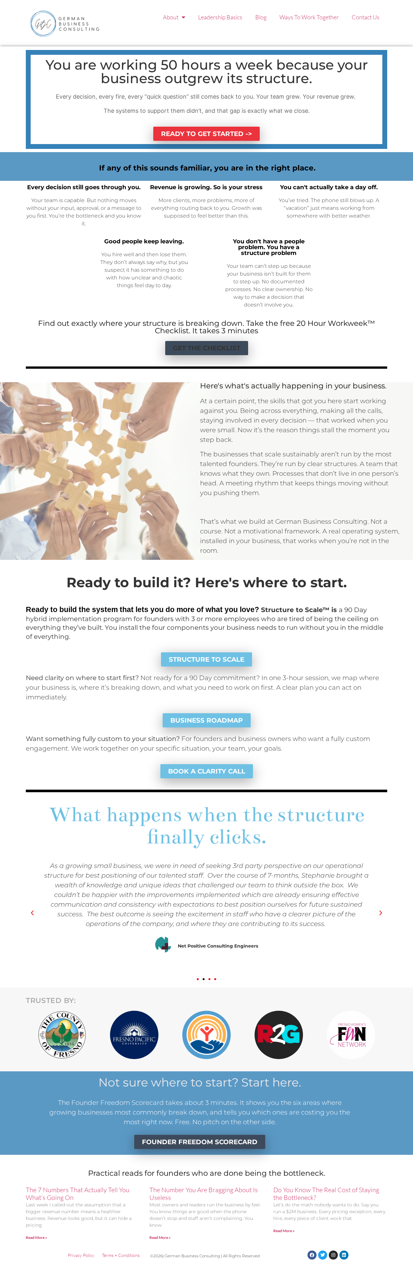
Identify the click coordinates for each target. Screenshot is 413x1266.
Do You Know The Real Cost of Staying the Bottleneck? (326, 1194)
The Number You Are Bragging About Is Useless (203, 1194)
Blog (261, 17)
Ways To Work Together (309, 17)
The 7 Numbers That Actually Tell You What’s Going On (77, 1194)
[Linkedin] (343, 1255)
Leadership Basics (220, 17)
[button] (206, 348)
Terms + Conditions (121, 1255)
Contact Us (365, 17)
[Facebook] (312, 1255)
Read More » (36, 1237)
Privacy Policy (81, 1255)
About (170, 17)
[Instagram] (333, 1255)
